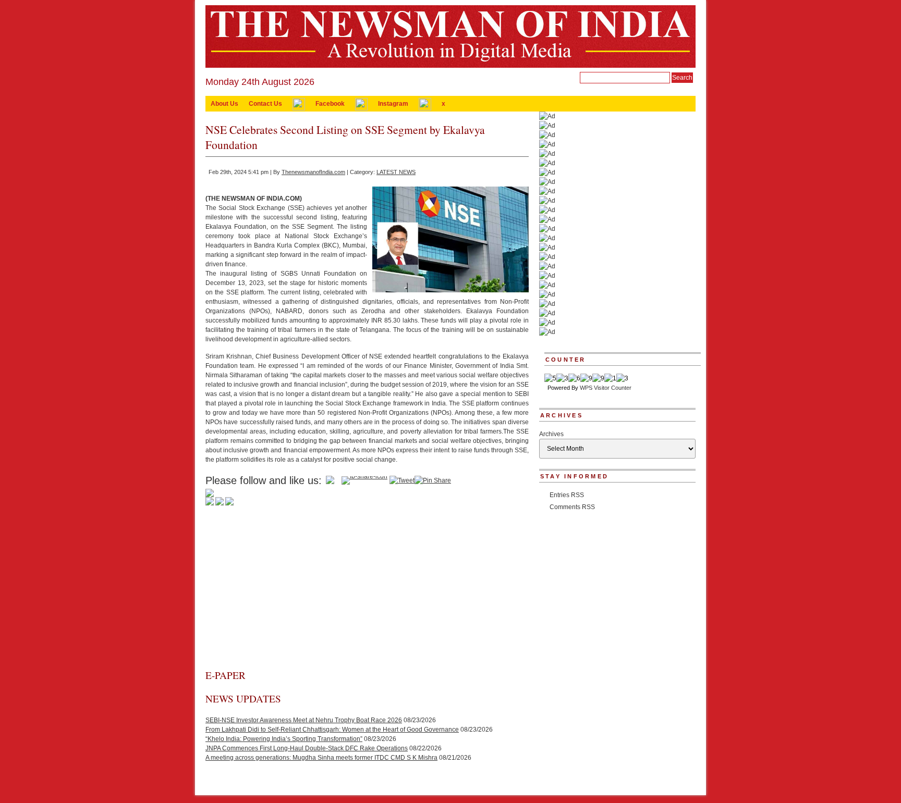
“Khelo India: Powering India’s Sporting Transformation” (283, 739)
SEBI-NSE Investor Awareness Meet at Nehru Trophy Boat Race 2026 (303, 720)
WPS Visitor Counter (605, 388)
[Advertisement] (367, 590)
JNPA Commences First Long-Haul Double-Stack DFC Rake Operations (306, 748)
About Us (224, 103)
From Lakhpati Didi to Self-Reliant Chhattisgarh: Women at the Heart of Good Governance (332, 729)
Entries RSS (567, 495)
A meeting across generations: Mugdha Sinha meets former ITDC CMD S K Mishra (321, 757)
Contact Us (265, 103)
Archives (551, 434)
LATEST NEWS (396, 172)
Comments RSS (572, 507)
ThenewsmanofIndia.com (313, 172)
